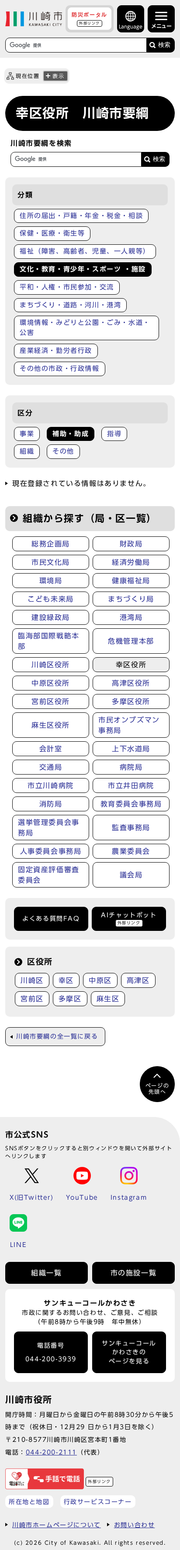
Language (130, 26)
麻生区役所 (50, 725)
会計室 (50, 748)
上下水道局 (131, 748)
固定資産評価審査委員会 (49, 875)
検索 (164, 45)
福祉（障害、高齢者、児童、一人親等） (85, 251)
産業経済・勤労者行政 (56, 350)
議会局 (131, 874)
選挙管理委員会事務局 (49, 827)
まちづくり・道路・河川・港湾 (70, 305)
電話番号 (50, 1352)
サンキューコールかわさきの (129, 1352)
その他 (63, 451)
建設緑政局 (50, 617)
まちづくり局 (131, 598)
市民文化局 (50, 562)
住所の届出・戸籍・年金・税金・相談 (81, 215)
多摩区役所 (131, 701)
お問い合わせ (134, 1525)
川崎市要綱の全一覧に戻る (57, 1036)
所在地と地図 (29, 1501)
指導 (114, 433)
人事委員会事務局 (51, 851)
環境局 (50, 580)
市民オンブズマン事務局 (129, 725)
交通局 (50, 767)
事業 (27, 433)
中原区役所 (50, 683)
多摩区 (70, 998)
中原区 (100, 980)
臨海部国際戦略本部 (49, 641)
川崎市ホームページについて (56, 1525)
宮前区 (32, 998)
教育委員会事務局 (131, 803)
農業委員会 (131, 851)
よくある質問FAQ (51, 919)
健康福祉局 (131, 580)
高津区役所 (131, 683)
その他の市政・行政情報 (60, 368)
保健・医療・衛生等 (52, 233)
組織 (27, 451)
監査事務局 (131, 827)
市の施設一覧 (134, 1272)
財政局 (131, 543)
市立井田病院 (131, 785)
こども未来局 (51, 598)
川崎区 (32, 980)
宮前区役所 (50, 701)
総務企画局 (50, 543)
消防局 (50, 803)
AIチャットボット (128, 918)
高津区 (138, 980)
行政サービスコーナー (98, 1501)
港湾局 (131, 617)
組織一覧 (46, 1272)
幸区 (66, 980)
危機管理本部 (131, 641)
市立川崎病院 (51, 785)
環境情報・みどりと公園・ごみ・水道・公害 (85, 327)
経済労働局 (131, 562)
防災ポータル (89, 18)
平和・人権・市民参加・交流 (67, 287)
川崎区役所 (50, 664)
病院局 (131, 767)
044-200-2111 (51, 1452)
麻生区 (108, 998)
